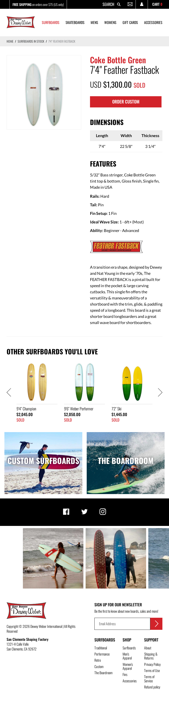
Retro (97, 660)
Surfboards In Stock (31, 41)
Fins (125, 674)
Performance (102, 654)
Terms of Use (152, 670)
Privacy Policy (152, 664)
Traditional (100, 647)
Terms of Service (149, 678)
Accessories (130, 680)
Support (151, 640)
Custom (98, 666)
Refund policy (152, 687)
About (147, 647)
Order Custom (126, 101)
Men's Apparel (127, 656)
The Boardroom (103, 672)
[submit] (156, 624)
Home (10, 41)
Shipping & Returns (151, 656)
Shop (127, 640)
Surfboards (104, 640)
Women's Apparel (128, 666)
